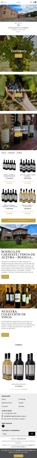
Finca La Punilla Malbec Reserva (9, 175)
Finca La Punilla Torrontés (27, 206)
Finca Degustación (18, 384)
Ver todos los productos (18, 220)
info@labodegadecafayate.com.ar (15, 416)
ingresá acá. (31, 445)
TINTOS (4, 153)
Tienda (20, 403)
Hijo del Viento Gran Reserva (27, 175)
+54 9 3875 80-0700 (10, 413)
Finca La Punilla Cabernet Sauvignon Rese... (9, 206)
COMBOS (19, 153)
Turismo (21, 406)
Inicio (4, 399)
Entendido (18, 456)
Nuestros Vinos (7, 403)
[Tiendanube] (18, 439)
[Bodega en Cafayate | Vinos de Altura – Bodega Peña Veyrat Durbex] (18, 236)
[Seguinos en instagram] (3, 426)
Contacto (5, 406)
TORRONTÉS (11, 153)
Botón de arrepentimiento (18, 447)
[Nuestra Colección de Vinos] (18, 296)
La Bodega (21, 399)
